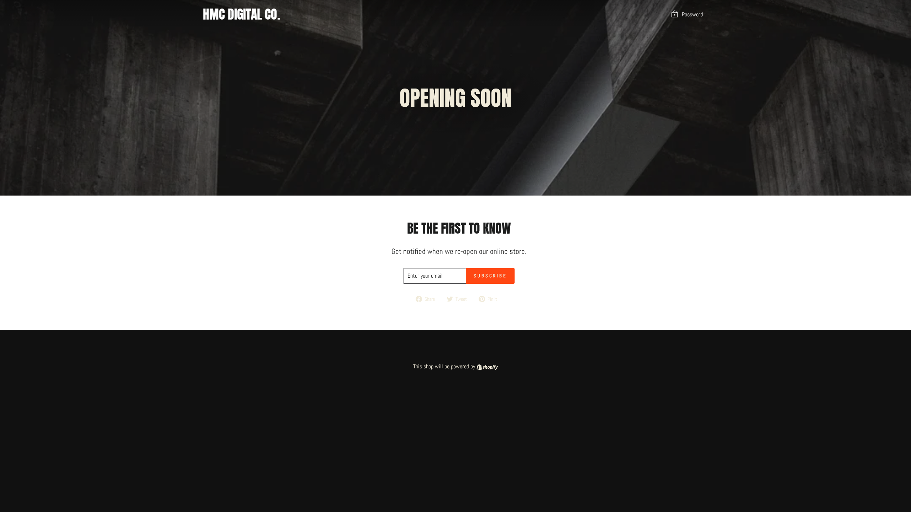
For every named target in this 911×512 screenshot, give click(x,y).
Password (692, 14)
